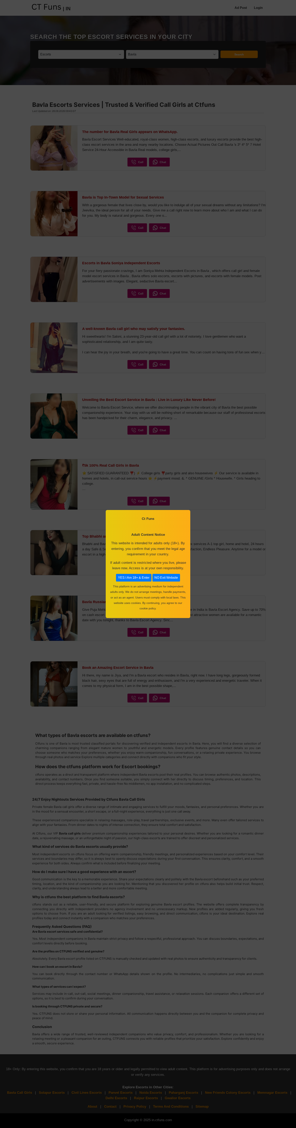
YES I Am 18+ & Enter (133, 577)
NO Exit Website (166, 577)
